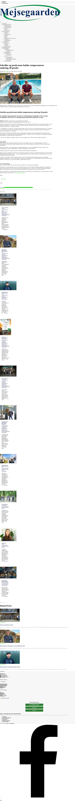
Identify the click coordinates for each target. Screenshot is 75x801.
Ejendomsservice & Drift (6, 24)
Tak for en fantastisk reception (6, 624)
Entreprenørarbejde (7, 26)
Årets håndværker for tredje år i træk (5, 379)
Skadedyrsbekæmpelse (6, 47)
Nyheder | (4, 2)
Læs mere (6, 229)
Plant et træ (8, 54)
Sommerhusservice (7, 34)
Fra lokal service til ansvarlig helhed (5, 505)
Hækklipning (6, 41)
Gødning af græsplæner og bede (10, 38)
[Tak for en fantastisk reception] (10, 621)
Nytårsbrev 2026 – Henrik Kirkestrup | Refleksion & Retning (5, 581)
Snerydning (6, 35)
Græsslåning (6, 39)
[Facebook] (38, 797)
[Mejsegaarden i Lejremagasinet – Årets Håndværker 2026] (10, 642)
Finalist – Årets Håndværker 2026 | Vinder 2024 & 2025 (10, 713)
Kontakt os (34, 710)
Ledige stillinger (2, 693)
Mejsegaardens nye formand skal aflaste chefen (5, 293)
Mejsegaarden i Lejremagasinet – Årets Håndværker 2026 (4, 251)
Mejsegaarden (11, 723)
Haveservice (6, 32)
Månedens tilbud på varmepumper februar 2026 (5, 466)
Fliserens (5, 37)
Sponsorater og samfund (3, 695)
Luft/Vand (6, 45)
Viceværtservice (7, 30)
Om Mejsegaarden (5, 48)
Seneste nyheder (17, 187)
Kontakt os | (4, 1)
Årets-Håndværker (7, 60)
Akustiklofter (2, 687)
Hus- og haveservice (7, 27)
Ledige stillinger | (5, 3)
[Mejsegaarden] (30, 20)
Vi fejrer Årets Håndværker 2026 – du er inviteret (5, 338)
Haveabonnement (7, 40)
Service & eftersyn (7, 46)
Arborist (5, 33)
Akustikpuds (4, 23)
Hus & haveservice (5, 31)
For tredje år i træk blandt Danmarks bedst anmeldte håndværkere (5, 423)
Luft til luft (6, 44)
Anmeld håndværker (10, 50)
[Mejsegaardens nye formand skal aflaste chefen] (10, 663)
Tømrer (5, 29)
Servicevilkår (9, 59)
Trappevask (6, 28)
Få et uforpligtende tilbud (34, 704)
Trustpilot (8, 51)
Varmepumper (4, 42)
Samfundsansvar (7, 53)
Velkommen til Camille (4, 543)
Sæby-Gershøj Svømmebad (20, 172)
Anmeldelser (6, 49)
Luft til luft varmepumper (3, 684)
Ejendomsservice (7, 25)
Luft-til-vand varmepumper (3, 685)
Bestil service (34, 707)
